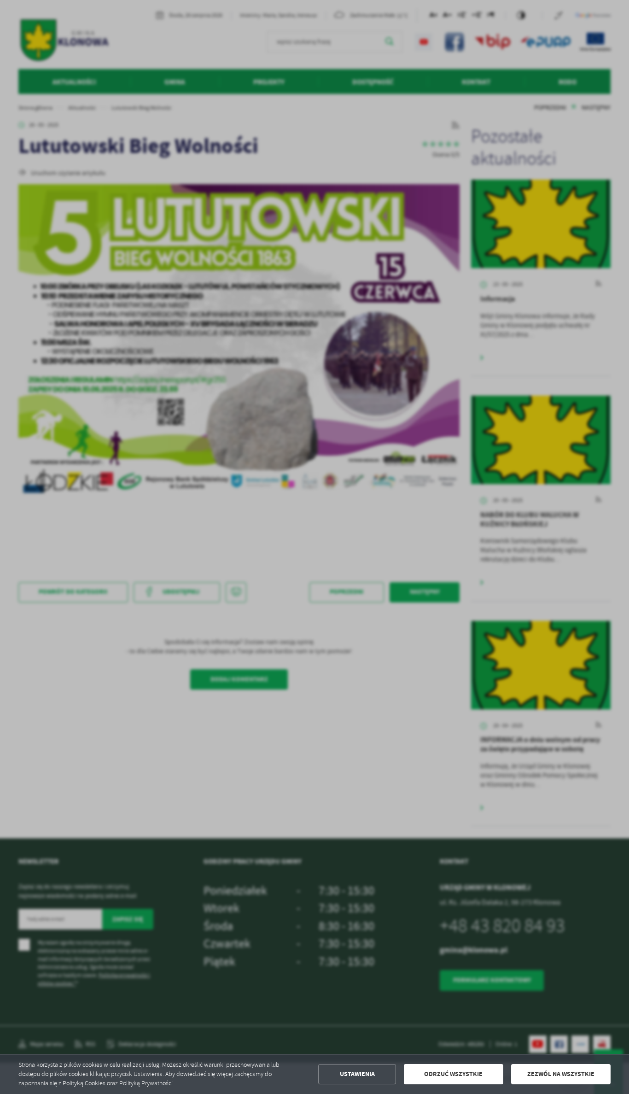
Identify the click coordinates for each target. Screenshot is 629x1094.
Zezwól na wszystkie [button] (560, 1074)
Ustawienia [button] (357, 1074)
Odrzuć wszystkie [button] (453, 1074)
